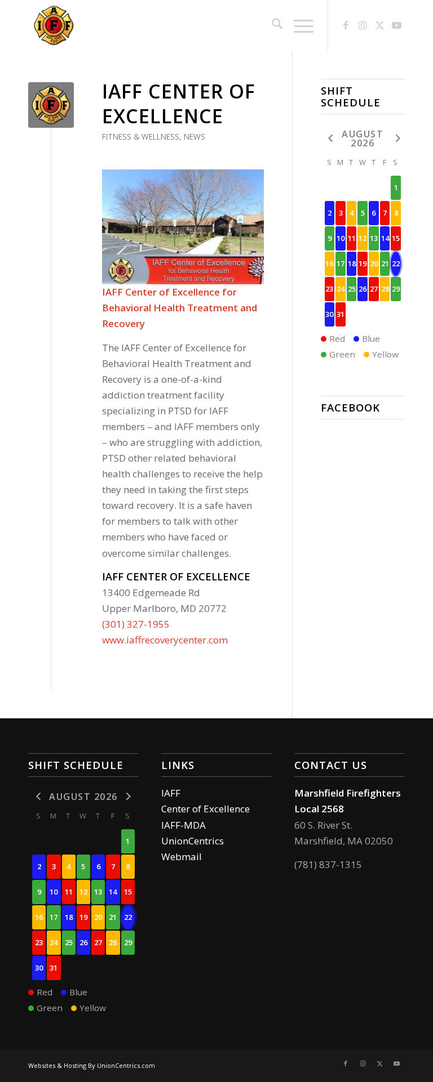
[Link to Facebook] (345, 25)
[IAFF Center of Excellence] (51, 105)
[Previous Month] (330, 138)
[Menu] (297, 25)
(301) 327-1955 (136, 624)
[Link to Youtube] (396, 25)
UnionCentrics (192, 840)
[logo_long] (102, 25)
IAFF (170, 792)
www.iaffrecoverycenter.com (165, 639)
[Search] (271, 25)
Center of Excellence (205, 808)
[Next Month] (396, 138)
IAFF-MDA (183, 825)
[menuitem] (271, 25)
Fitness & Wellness (140, 136)
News (194, 136)
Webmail (181, 856)
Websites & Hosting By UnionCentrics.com (91, 1065)
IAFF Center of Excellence (178, 103)
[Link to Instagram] (362, 25)
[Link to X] (379, 25)
